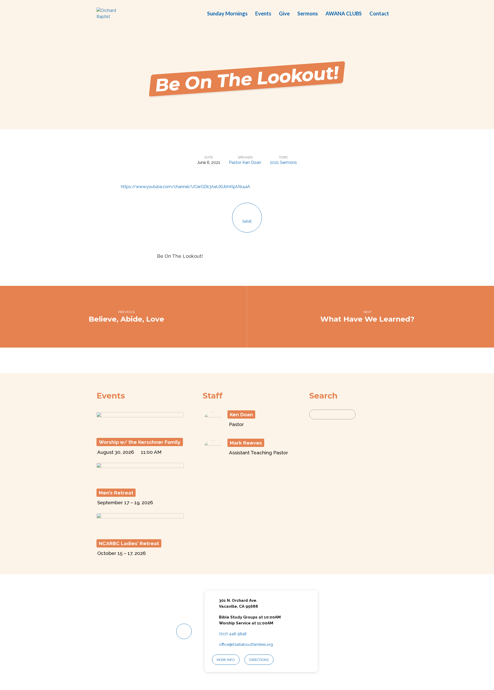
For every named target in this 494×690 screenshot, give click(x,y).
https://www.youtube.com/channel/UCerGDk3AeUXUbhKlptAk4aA (185, 186)
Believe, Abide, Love (126, 319)
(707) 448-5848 (232, 634)
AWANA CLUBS (343, 13)
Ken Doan (241, 414)
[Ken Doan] (213, 429)
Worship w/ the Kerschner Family (140, 442)
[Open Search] (396, 14)
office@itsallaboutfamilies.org (246, 644)
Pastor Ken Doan (245, 162)
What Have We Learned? (367, 319)
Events (263, 13)
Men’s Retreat (116, 493)
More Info (226, 660)
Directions (259, 660)
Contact (379, 13)
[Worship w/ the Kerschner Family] (140, 431)
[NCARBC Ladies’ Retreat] (140, 532)
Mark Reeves (246, 443)
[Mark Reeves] (213, 458)
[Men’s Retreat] (140, 481)
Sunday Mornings (227, 13)
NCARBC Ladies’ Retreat (129, 543)
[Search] (361, 414)
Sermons (307, 13)
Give (284, 13)
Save (247, 221)
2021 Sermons (283, 162)
